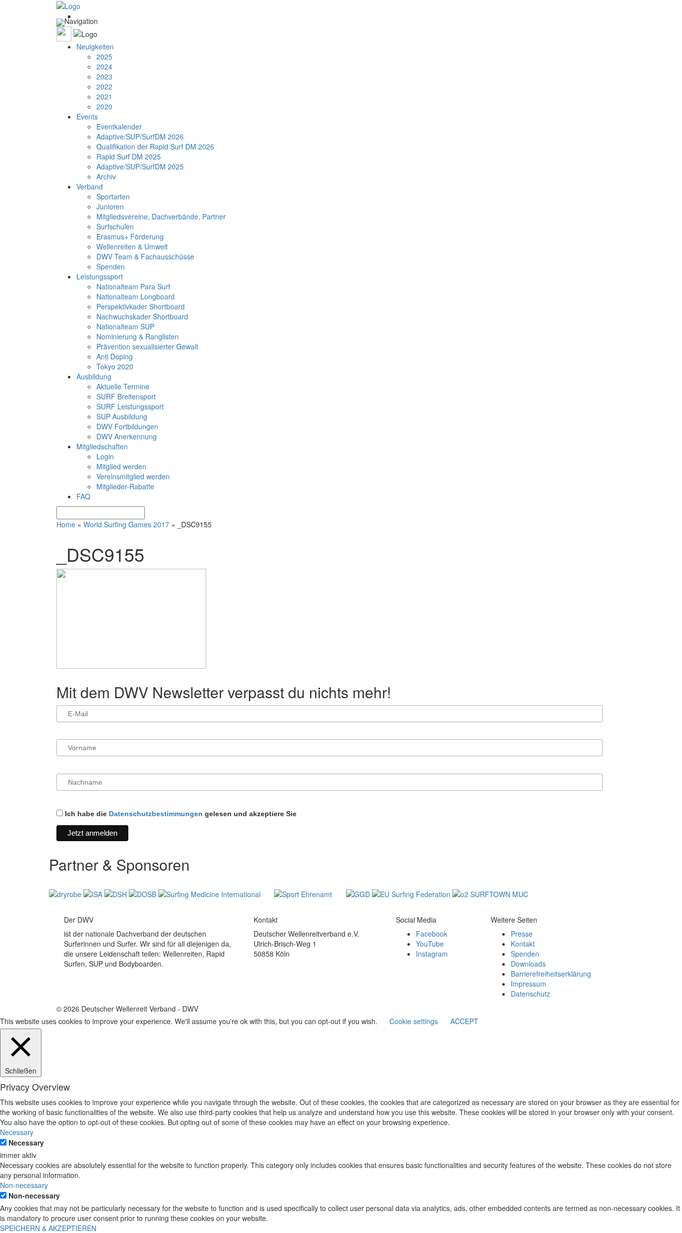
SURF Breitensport (126, 396)
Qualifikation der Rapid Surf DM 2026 (155, 146)
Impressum (528, 984)
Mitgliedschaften (102, 446)
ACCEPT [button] (464, 1021)
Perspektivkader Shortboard (140, 306)
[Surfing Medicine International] (210, 893)
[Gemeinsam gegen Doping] (359, 893)
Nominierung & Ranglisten (137, 336)
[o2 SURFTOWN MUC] (490, 893)
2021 (104, 96)
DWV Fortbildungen (127, 426)
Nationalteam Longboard (135, 296)
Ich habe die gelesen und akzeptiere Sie (180, 814)
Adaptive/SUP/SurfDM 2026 (140, 136)
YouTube (430, 944)
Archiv (106, 176)
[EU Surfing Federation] (412, 893)
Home (65, 524)
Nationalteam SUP (125, 326)
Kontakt (523, 944)
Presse (522, 934)
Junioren (110, 206)
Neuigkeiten (95, 46)
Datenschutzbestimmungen (156, 814)
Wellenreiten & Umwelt (132, 246)
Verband (89, 186)
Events (87, 116)
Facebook (431, 934)
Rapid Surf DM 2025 (128, 156)
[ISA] (93, 893)
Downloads (528, 964)
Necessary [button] (16, 1132)
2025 (104, 56)
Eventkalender (119, 126)
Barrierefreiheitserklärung (551, 974)
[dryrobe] (66, 893)
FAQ (83, 496)
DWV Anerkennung (126, 436)
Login (105, 456)
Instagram (432, 954)
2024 (104, 66)
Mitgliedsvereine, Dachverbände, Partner (161, 216)
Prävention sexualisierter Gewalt (147, 346)
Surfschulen (115, 226)
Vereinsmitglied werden (133, 476)
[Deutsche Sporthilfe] (116, 893)
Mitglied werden (121, 466)
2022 (104, 86)
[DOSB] (143, 893)
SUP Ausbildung (121, 416)
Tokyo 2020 (114, 366)
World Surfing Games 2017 (126, 524)
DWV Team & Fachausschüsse (145, 256)
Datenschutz (530, 994)
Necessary (26, 1143)
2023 (104, 76)
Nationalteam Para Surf (133, 286)
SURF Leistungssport (130, 406)
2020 (104, 106)
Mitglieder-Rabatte (125, 486)
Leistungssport (99, 276)
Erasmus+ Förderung (130, 236)
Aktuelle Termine (122, 386)
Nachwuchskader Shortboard (142, 316)
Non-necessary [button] (24, 1185)
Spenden (110, 266)
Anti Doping (114, 356)
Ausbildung (93, 376)
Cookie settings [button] (413, 1021)
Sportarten (113, 196)
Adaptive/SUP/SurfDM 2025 (140, 166)
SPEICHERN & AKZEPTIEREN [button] (48, 1228)
